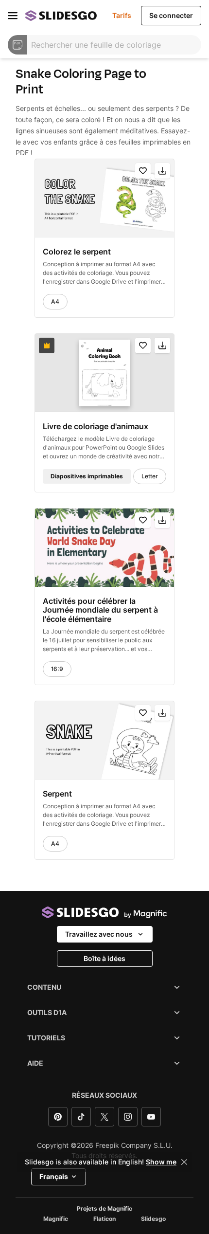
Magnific (55, 1219)
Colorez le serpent (77, 251)
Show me (161, 1162)
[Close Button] (184, 1162)
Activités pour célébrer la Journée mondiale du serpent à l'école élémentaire (100, 610)
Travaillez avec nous (99, 934)
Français (53, 1176)
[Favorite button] (143, 171)
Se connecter (171, 15)
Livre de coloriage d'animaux (95, 426)
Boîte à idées (104, 958)
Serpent (57, 793)
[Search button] (19, 44)
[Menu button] (12, 15)
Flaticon (104, 1219)
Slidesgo (153, 1219)
